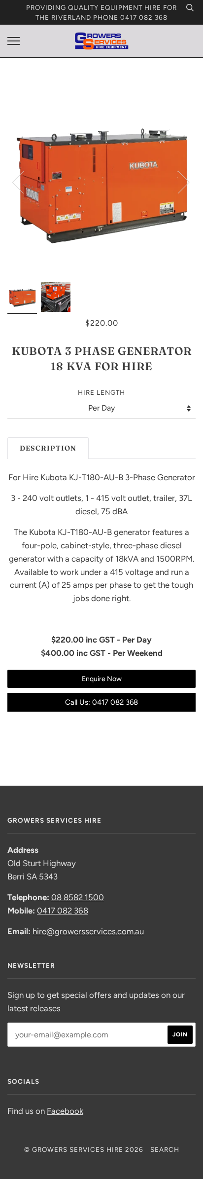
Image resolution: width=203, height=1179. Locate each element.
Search (164, 1149)
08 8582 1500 (77, 897)
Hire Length (101, 392)
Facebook (65, 1111)
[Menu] (13, 41)
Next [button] (178, 181)
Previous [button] (24, 181)
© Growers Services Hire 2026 (83, 1149)
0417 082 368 (62, 910)
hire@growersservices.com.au (88, 931)
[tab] (48, 448)
